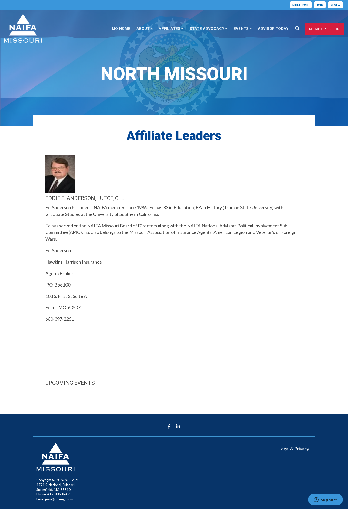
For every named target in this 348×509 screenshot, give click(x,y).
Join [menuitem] (320, 5)
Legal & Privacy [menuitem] (293, 448)
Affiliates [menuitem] (169, 28)
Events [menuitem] (241, 28)
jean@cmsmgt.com (59, 499)
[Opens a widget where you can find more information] (325, 500)
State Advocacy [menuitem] (207, 28)
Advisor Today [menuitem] (273, 28)
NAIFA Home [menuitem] (300, 5)
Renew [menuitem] (335, 5)
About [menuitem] (143, 28)
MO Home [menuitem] (121, 28)
